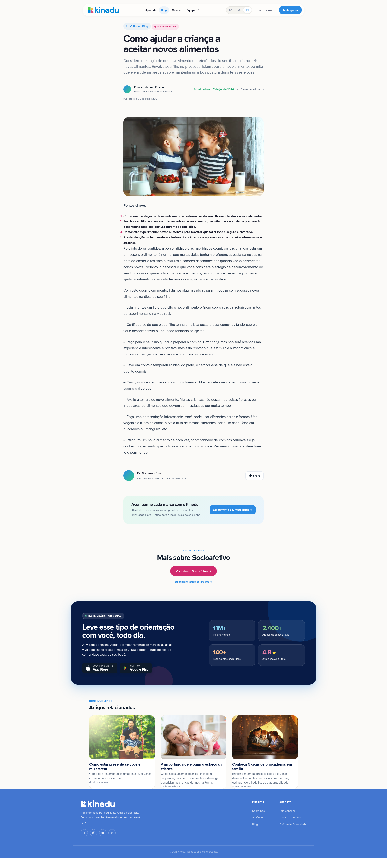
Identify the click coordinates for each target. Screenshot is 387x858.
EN (230, 9)
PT (247, 9)
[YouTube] (102, 832)
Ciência (176, 10)
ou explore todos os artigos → (193, 582)
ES (239, 9)
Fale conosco (287, 811)
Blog (164, 10)
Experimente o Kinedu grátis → (232, 510)
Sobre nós (258, 811)
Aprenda (150, 10)
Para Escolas (265, 10)
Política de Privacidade (292, 824)
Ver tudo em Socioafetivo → (193, 571)
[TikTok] (112, 832)
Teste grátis (290, 10)
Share (256, 476)
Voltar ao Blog (139, 26)
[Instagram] (93, 832)
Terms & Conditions (291, 817)
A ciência (257, 817)
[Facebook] (84, 832)
